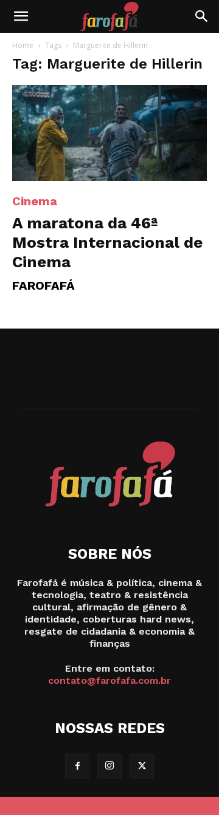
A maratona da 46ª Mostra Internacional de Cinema (107, 242)
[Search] (202, 16)
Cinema (34, 201)
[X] (142, 766)
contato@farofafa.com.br (109, 680)
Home (22, 45)
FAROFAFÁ (43, 285)
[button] (20, 16)
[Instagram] (109, 766)
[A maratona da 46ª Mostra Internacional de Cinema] (109, 133)
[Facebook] (77, 766)
